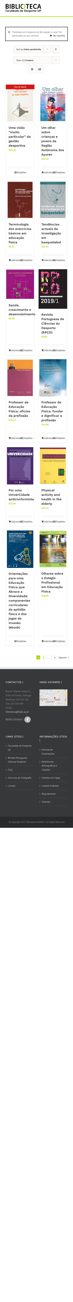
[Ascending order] (56, 49)
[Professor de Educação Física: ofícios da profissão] (20, 377)
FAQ (10, 769)
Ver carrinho (59, 35)
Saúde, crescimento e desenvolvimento (22, 309)
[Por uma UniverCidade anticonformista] (20, 465)
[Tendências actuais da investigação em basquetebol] (53, 200)
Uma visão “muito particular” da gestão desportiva (20, 136)
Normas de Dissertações (48, 751)
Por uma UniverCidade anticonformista (21, 494)
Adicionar (48, 172)
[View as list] (39, 69)
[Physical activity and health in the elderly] (53, 465)
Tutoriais (46, 801)
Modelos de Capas (51, 777)
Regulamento (49, 793)
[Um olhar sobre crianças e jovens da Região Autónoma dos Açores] (53, 103)
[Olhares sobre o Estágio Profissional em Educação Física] (53, 549)
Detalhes (21, 172)
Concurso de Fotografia (19, 777)
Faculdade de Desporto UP (20, 747)
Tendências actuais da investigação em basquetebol (51, 233)
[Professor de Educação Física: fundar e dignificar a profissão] (53, 377)
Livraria (11, 785)
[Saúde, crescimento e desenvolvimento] (20, 284)
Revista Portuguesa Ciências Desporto (17, 760)
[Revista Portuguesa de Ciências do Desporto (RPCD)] (53, 289)
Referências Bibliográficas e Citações (49, 766)
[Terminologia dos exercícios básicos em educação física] (20, 200)
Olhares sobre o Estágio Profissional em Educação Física (52, 582)
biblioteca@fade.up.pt (17, 711)
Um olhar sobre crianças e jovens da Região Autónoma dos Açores (52, 141)
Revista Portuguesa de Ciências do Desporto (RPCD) (52, 323)
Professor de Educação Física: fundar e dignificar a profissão (52, 411)
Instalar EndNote (50, 785)
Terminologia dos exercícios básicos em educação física (20, 233)
